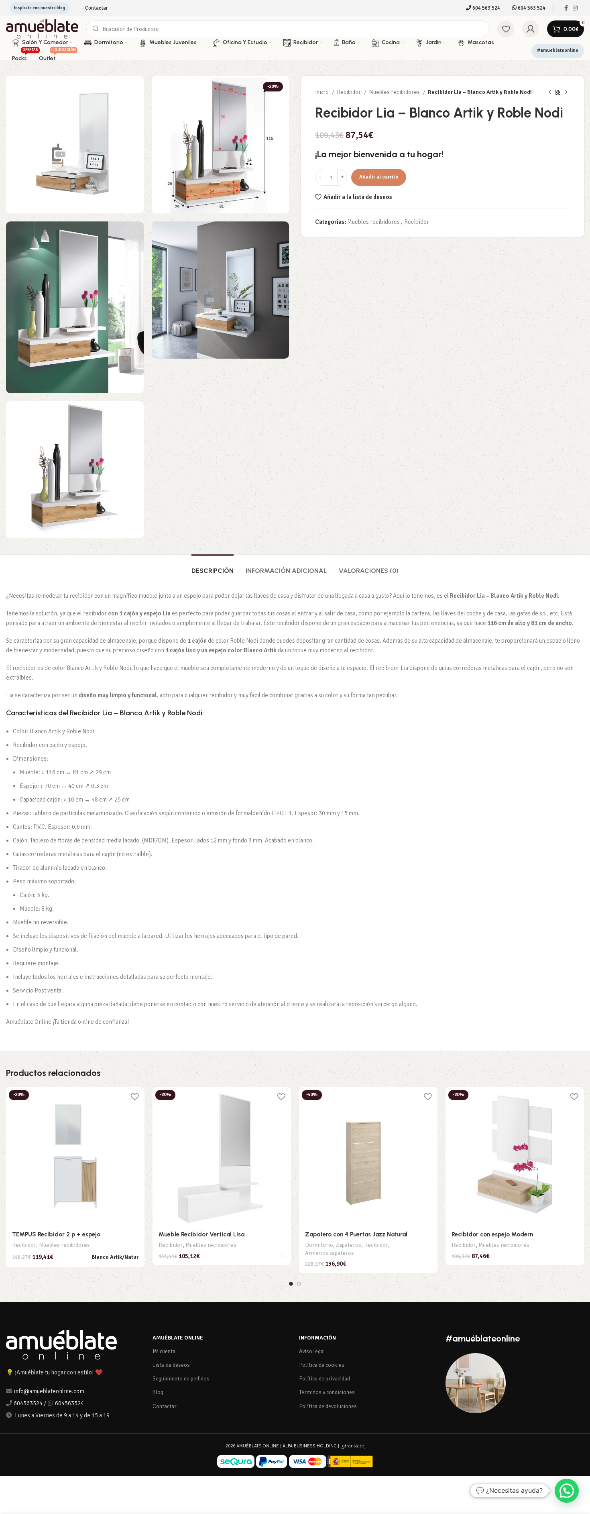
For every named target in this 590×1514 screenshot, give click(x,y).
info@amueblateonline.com (49, 1391)
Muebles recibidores (395, 92)
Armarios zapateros (329, 1253)
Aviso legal (312, 1351)
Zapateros (348, 1245)
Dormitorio (319, 1245)
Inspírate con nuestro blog (39, 7)
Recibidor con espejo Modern (492, 1234)
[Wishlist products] (505, 29)
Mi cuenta (164, 1351)
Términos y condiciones (327, 1392)
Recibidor (349, 92)
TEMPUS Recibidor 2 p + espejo (56, 1234)
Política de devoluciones (328, 1406)
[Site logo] (42, 28)
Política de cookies (321, 1365)
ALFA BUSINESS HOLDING (310, 1446)
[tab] (212, 566)
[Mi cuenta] (530, 29)
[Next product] (566, 92)
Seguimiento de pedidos (181, 1378)
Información (317, 1337)
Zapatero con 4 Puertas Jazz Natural (356, 1234)
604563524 (28, 1403)
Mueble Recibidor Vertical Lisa (201, 1234)
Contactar (165, 1406)
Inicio (322, 92)
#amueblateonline (557, 50)
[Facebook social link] (566, 8)
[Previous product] (550, 92)
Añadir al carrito (378, 177)
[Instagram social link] (575, 8)
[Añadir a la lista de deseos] (134, 1096)
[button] (567, 1491)
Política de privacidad (324, 1378)
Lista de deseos (171, 1365)
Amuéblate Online (178, 1337)
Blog (158, 1392)
